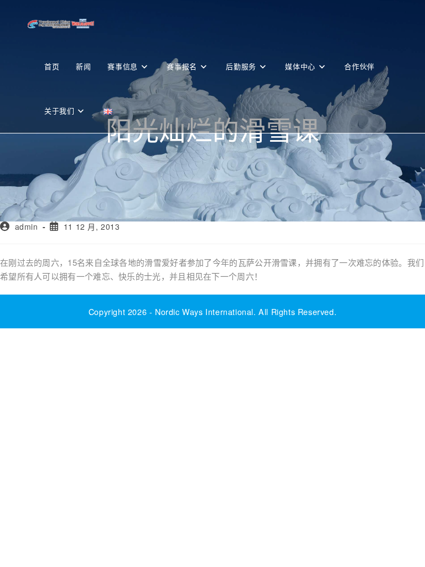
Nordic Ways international (204, 311)
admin (26, 226)
